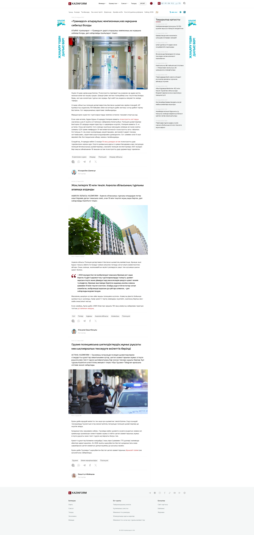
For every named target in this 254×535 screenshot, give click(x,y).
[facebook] (165, 493)
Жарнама (161, 512)
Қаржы (89, 316)
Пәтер (80, 316)
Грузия (75, 460)
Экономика (72, 516)
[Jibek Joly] (174, 12)
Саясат (71, 508)
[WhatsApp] (78, 161)
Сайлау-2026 (148, 12)
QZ (162, 3)
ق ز (176, 3)
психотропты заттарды (129, 119)
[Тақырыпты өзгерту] (152, 3)
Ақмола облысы (101, 316)
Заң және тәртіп (97, 12)
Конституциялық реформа (133, 12)
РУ (166, 3)
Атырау (92, 157)
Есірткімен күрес (79, 157)
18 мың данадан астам (111, 142)
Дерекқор (107, 12)
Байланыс (161, 508)
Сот (73, 316)
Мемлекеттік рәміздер (121, 512)
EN (169, 3)
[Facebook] (90, 161)
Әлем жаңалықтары (89, 460)
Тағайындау (85, 12)
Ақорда (76, 12)
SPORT (142, 3)
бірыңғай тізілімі (132, 450)
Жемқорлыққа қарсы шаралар (124, 516)
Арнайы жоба (118, 12)
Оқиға (70, 504)
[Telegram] (84, 161)
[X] (95, 161)
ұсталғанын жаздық (86, 308)
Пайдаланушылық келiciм (122, 504)
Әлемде (71, 520)
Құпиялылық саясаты (120, 508)
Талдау (134, 3)
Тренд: (70, 12)
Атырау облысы (115, 157)
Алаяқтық (115, 316)
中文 (172, 3)
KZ (159, 3)
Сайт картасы (163, 504)
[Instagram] (73, 161)
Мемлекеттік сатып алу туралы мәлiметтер (129, 520)
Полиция (102, 157)
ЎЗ (179, 3)
